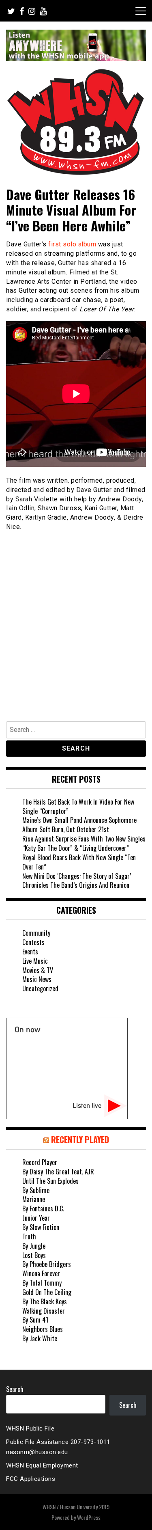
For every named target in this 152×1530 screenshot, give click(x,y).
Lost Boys (34, 1255)
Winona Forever (41, 1273)
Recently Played (80, 1139)
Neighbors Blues (42, 1329)
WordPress (89, 1517)
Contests (33, 942)
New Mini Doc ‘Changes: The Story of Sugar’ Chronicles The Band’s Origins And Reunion (76, 880)
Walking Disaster (43, 1311)
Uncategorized (40, 988)
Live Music (35, 961)
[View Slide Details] (76, 45)
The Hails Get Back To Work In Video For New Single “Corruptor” (78, 806)
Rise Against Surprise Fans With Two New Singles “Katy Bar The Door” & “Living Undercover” (84, 843)
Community (36, 933)
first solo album (72, 244)
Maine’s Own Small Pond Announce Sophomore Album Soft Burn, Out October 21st (79, 824)
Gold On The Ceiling (46, 1292)
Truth (29, 1236)
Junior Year (36, 1218)
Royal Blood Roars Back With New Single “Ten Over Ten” (79, 862)
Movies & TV (37, 970)
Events (30, 951)
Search (15, 1389)
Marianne (33, 1199)
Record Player (39, 1162)
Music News (36, 979)
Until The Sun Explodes (50, 1181)
